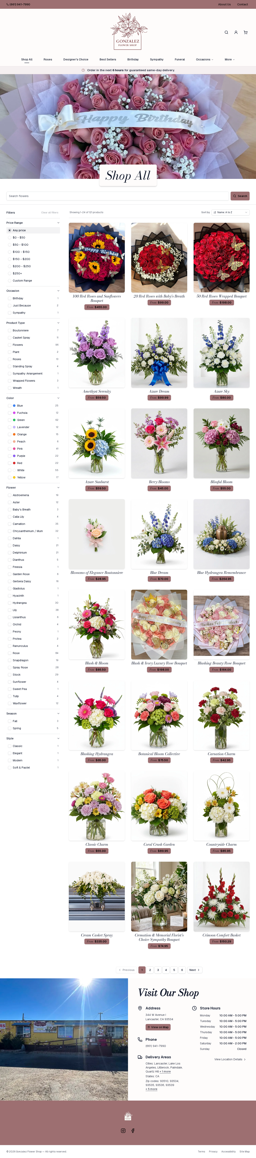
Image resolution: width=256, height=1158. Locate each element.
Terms (201, 1151)
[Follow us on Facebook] (133, 1130)
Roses (48, 59)
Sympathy (157, 59)
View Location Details (228, 1059)
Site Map (245, 1151)
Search (242, 196)
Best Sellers (108, 59)
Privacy (213, 1151)
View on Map (160, 1027)
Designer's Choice (75, 59)
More (228, 59)
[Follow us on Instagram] (123, 1130)
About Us (224, 4)
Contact (242, 4)
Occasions (203, 59)
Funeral (180, 59)
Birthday (133, 59)
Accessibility (228, 1151)
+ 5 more (151, 1089)
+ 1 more (165, 1071)
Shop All (26, 59)
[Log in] (236, 32)
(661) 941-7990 (20, 4)
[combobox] (231, 212)
